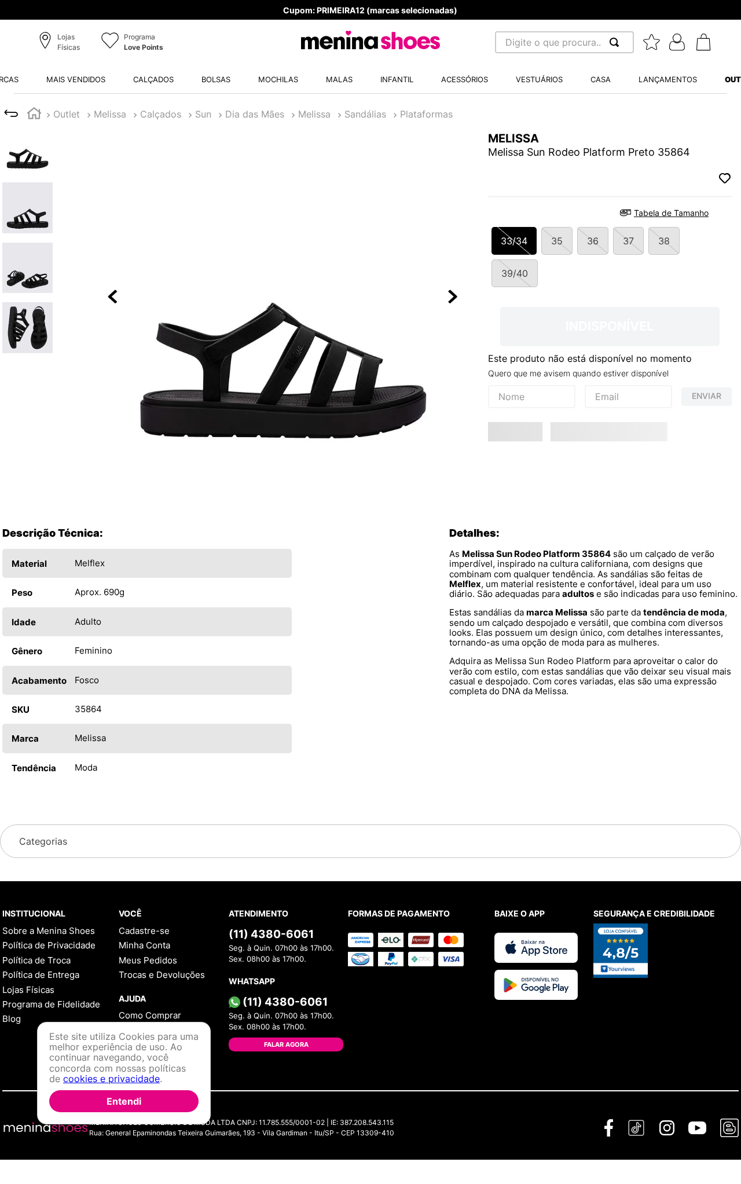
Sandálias (365, 114)
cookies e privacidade (111, 1079)
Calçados (160, 114)
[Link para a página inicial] (34, 114)
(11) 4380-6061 (271, 934)
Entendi (124, 1101)
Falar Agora (286, 1044)
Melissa (110, 114)
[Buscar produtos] (616, 42)
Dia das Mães (254, 114)
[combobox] (564, 42)
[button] (61, 42)
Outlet (66, 114)
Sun (203, 114)
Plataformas (426, 114)
